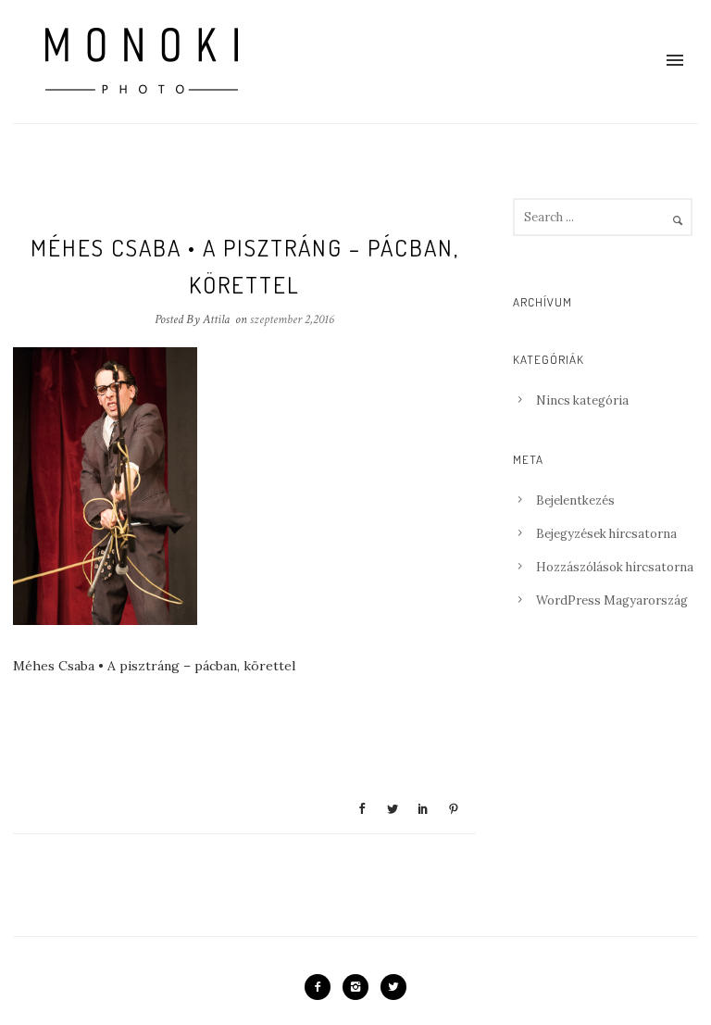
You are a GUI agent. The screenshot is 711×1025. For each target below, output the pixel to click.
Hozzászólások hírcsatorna (614, 567)
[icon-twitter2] (393, 987)
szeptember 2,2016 (292, 319)
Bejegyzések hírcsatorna (606, 534)
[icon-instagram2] (360, 987)
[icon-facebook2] (322, 987)
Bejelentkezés (575, 500)
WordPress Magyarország (612, 600)
